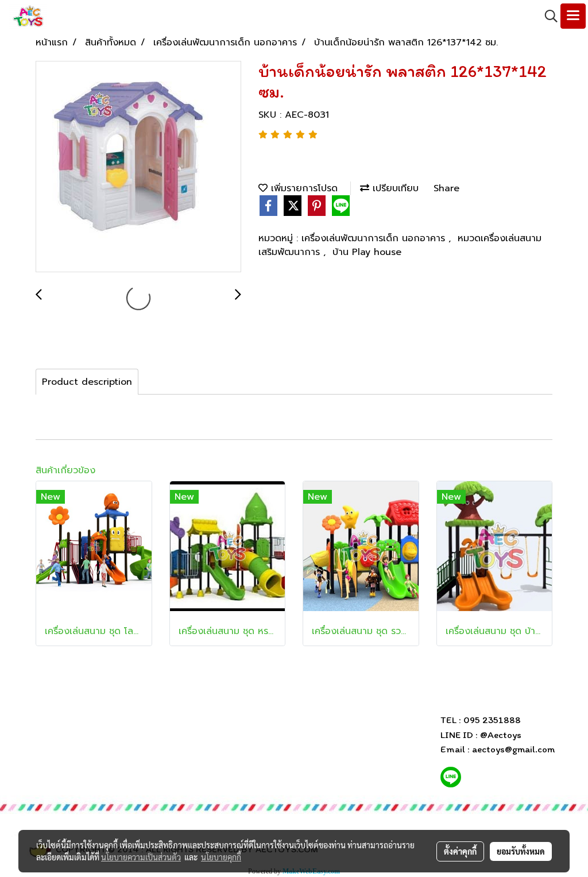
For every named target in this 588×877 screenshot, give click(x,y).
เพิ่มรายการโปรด (303, 188)
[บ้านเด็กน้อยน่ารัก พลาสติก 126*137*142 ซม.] (138, 167)
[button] (547, 16)
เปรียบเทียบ (394, 188)
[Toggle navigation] (573, 16)
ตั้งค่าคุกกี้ (460, 851)
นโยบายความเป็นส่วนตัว (141, 857)
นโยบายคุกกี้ (221, 857)
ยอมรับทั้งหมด (521, 851)
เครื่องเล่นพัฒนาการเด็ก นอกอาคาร (374, 238)
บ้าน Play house (366, 252)
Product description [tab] (87, 382)
